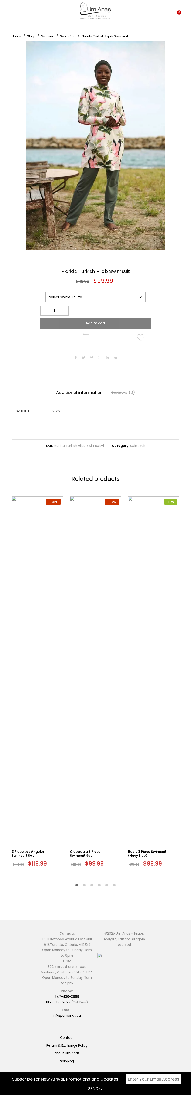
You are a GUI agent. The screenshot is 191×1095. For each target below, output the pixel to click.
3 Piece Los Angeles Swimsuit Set (28, 853)
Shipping (67, 1061)
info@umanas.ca (67, 1015)
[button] (86, 336)
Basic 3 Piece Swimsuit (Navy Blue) (147, 853)
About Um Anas (66, 1053)
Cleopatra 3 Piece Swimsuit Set (85, 853)
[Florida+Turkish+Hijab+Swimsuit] (83, 358)
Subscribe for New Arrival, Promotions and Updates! (66, 1079)
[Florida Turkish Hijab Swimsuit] (75, 358)
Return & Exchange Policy (67, 1045)
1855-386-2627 (58, 1002)
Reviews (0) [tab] (123, 392)
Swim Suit (138, 445)
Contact (67, 1037)
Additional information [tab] (79, 392)
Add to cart (96, 323)
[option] (95, 145)
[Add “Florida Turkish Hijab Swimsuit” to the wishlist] (141, 337)
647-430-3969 (67, 996)
